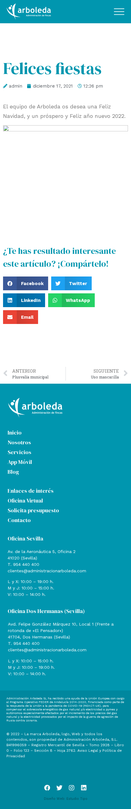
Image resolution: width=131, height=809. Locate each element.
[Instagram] (72, 788)
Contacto (19, 520)
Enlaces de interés (31, 491)
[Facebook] (47, 788)
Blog (13, 472)
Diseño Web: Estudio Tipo (65, 799)
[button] (25, 283)
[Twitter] (59, 788)
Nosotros (19, 442)
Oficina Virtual (25, 500)
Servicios (19, 452)
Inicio (15, 432)
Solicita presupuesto (33, 510)
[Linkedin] (84, 788)
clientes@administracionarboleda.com (47, 570)
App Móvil (20, 462)
